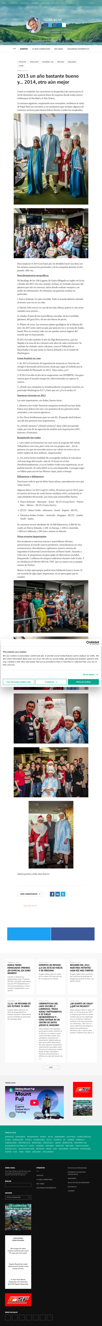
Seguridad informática (78, 49)
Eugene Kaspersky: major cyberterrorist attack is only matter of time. (18, 1266)
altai (51, 1137)
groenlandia (11, 1143)
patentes (41, 1149)
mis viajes (70, 1146)
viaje (22, 1152)
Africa (43, 1137)
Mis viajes (58, 49)
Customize (49, 682)
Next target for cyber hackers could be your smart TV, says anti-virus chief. (18, 1250)
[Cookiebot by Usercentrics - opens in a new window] (88, 643)
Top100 (9, 1152)
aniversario (60, 1137)
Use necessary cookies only (19, 682)
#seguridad (72, 62)
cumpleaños (40, 1140)
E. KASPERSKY (13, 3)
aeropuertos (33, 1137)
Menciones (24, 3)
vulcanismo (48, 1152)
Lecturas (34, 3)
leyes (32, 1146)
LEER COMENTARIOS (30, 894)
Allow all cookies (83, 682)
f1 (65, 1140)
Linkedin (59, 25)
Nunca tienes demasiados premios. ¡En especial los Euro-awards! (19, 969)
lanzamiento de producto (16, 1146)
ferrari (71, 1140)
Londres (40, 1146)
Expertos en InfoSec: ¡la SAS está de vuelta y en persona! (50, 968)
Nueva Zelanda (83, 1146)
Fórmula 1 (81, 1140)
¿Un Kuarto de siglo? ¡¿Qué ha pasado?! (81, 1005)
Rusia (49, 1149)
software (75, 1149)
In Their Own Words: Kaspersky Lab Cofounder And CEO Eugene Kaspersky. (18, 1281)
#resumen (60, 62)
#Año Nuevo (34, 62)
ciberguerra (18, 1140)
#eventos (10, 1137)
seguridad (64, 1149)
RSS (49, 1317)
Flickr (42, 1317)
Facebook (46, 25)
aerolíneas (20, 1137)
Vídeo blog (45, 3)
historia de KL (24, 1143)
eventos (58, 1140)
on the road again (27, 1149)
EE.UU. (49, 1140)
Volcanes (37, 1152)
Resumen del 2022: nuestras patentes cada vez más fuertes (81, 968)
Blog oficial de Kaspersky (79, 1183)
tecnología (86, 1149)
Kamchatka (68, 1143)
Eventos (55, 3)
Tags (62, 3)
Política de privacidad (77, 1168)
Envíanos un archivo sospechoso (77, 1173)
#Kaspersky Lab (47, 62)
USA (15, 1152)
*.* (14, 49)
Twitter (50, 25)
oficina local (11, 1149)
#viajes (21, 66)
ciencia (29, 1140)
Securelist (72, 1187)
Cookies (71, 1191)
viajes (28, 1152)
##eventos (22, 62)
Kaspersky (72, 1178)
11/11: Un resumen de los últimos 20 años (19, 1005)
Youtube (35, 1317)
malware (50, 1146)
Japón (58, 1143)
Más (51, 1067)
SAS (55, 1149)
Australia (72, 1137)
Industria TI (48, 1143)
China (8, 1140)
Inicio (4, 3)
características (84, 1137)
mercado (60, 1146)
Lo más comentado (41, 49)
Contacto (70, 3)
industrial (37, 1143)
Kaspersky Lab (80, 1143)
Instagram (55, 25)
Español (92, 3)
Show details (88, 674)
